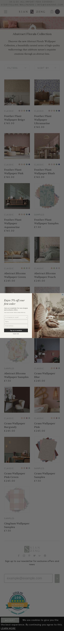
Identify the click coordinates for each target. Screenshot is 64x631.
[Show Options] (26, 317)
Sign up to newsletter (16, 330)
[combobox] (15, 317)
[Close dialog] (63, 294)
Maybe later (16, 333)
